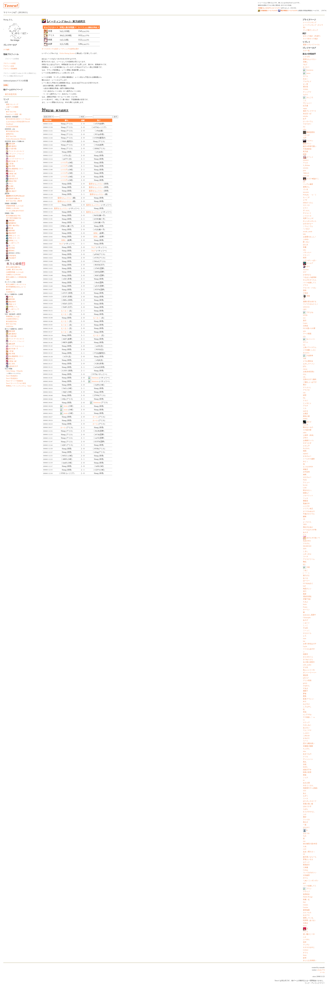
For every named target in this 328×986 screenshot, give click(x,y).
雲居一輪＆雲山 (13, 225)
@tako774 (321, 970)
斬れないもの (308, 427)
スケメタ (306, 205)
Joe (304, 127)
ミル (304, 408)
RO (304, 564)
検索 (82, 117)
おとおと (306, 353)
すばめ (305, 628)
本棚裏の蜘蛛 (308, 746)
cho (304, 393)
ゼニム (305, 342)
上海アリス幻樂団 (12, 107)
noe (304, 318)
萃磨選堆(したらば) (12, 316)
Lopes (305, 323)
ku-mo (305, 485)
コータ (305, 556)
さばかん (306, 686)
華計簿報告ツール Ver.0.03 (288, 10)
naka (304, 432)
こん (304, 100)
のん (304, 374)
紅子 (304, 119)
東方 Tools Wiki (11, 112)
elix (304, 336)
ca (304, 720)
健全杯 (8, 289)
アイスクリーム (309, 559)
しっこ (305, 625)
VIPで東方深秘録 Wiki (13, 218)
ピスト (305, 208)
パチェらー (307, 252)
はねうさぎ (307, 806)
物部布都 (11, 230)
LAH (304, 488)
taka (304, 250)
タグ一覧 (306, 51)
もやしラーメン (309, 364)
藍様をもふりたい (96, 184)
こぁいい (306, 623)
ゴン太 (305, 189)
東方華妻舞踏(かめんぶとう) (15, 287)
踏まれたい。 (308, 490)
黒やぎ (305, 822)
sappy (305, 108)
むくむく (64, 311)
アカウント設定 (8, 66)
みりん (305, 878)
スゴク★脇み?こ (312, 179)
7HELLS (306, 173)
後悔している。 (309, 918)
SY (304, 854)
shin (304, 751)
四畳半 (305, 654)
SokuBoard (9, 124)
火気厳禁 (306, 875)
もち (304, 535)
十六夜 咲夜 (12, 149)
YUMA (305, 89)
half (304, 586)
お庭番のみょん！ (309, 237)
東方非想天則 (11, 94)
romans (305, 905)
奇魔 (304, 247)
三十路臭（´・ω (309, 717)
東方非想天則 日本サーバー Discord (18, 119)
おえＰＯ (306, 915)
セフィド (306, 862)
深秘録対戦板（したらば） (15, 206)
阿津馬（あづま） (309, 920)
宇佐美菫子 (12, 258)
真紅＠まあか (308, 527)
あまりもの (307, 754)
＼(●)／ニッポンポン (310, 880)
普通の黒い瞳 (308, 804)
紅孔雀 (305, 106)
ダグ (304, 272)
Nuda (305, 480)
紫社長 (305, 87)
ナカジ (305, 400)
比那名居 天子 (13, 179)
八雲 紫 (10, 164)
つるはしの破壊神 (309, 277)
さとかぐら (307, 633)
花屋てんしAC (308, 218)
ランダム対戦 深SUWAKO (15, 211)
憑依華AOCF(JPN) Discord (15, 196)
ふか (304, 814)
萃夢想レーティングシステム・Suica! (18, 386)
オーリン (306, 610)
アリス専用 (307, 680)
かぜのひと (307, 275)
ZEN (304, 549)
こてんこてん (308, 226)
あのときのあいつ (313, 538)
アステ (305, 406)
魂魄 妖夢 (11, 156)
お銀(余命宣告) (308, 372)
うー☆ (305, 741)
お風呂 (305, 413)
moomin (306, 192)
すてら (305, 953)
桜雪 (304, 258)
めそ (304, 701)
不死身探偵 (307, 149)
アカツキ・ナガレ (309, 288)
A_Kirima (306, 165)
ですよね (309, 312)
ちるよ (305, 602)
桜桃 (304, 451)
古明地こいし (13, 240)
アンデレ (306, 945)
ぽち (304, 366)
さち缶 (305, 667)
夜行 (304, 385)
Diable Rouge (308, 897)
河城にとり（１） (14, 235)
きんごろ (309, 97)
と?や (305, 200)
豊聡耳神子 (12, 233)
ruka (304, 129)
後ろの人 (306, 575)
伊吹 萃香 (11, 166)
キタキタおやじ (309, 947)
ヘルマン (309, 141)
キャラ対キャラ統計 (310, 39)
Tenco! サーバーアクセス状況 (16, 383)
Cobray (305, 870)
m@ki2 (305, 454)
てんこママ (307, 730)
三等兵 (305, 293)
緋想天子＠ (307, 770)
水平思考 (306, 472)
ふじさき (306, 506)
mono (66, 406)
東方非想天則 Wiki (12, 131)
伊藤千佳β (307, 599)
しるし (305, 551)
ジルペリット (308, 495)
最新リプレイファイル (311, 45)
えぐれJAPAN (308, 467)
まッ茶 (305, 84)
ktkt (304, 234)
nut (304, 345)
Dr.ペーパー (310, 339)
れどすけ (306, 704)
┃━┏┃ (306, 631)
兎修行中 (306, 503)
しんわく (306, 733)
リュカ (305, 498)
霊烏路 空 (11, 188)
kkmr (305, 926)
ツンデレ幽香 (308, 184)
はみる (305, 411)
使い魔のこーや (309, 934)
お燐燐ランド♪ (308, 440)
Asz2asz (306, 269)
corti (304, 849)
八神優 (305, 867)
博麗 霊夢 (11, 144)
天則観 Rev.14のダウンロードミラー (269, 8)
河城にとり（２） (14, 238)
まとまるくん (308, 657)
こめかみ (306, 735)
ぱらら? (306, 678)
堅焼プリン (307, 144)
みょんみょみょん (309, 221)
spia (304, 331)
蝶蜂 (304, 517)
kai (304, 641)
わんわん (306, 448)
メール (322, 972)
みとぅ (305, 461)
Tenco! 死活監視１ (12, 376)
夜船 (304, 775)
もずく (305, 796)
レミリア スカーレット (16, 159)
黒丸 (304, 762)
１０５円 (64, 163)
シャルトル (307, 216)
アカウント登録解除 (10, 69)
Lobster (305, 950)
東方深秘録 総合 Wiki (13, 216)
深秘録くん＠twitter (12, 208)
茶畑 (308, 296)
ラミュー (306, 482)
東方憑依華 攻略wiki (13, 198)
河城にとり (12, 304)
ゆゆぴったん (308, 203)
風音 (304, 594)
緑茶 (304, 395)
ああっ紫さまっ (309, 852)
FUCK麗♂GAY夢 (309, 328)
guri (304, 883)
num (304, 638)
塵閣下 (305, 691)
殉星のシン (307, 589)
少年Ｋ (305, 438)
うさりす (306, 135)
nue (304, 841)
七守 (304, 138)
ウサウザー (307, 124)
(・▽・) (306, 573)
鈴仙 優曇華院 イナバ (15, 169)
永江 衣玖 (11, 176)
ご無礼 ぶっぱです (310, 382)
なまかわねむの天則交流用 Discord (18, 122)
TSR (304, 358)
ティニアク (307, 92)
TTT (304, 791)
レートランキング (309, 22)
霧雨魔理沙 (12, 223)
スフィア (306, 722)
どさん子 (306, 446)
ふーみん (306, 939)
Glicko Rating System (67, 53)
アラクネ (306, 390)
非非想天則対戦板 (12, 127)
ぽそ (308, 266)
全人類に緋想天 (309, 662)
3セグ (61, 244)
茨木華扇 (11, 248)
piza (304, 170)
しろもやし (307, 707)
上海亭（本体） (309, 435)
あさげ (305, 620)
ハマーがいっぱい (309, 260)
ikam (304, 955)
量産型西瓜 (310, 132)
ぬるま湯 (306, 783)
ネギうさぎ (307, 443)
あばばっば (307, 113)
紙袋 (304, 154)
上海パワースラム (309, 347)
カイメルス (307, 913)
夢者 (304, 694)
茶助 (304, 290)
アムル (305, 163)
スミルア (309, 263)
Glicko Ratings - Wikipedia (14, 371)
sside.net (306, 176)
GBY (304, 309)
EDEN (305, 419)
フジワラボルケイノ (310, 304)
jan (304, 182)
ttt (304, 780)
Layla (305, 646)
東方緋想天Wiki (11, 321)
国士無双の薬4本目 (310, 844)
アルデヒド (307, 81)
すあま (305, 688)
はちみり (306, 827)
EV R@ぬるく (308, 583)
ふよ (304, 937)
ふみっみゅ (307, 554)
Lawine (305, 907)
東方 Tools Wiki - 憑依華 (14, 201)
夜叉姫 (305, 151)
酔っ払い (306, 242)
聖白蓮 (10, 228)
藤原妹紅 (11, 250)
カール (95, 417)
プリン (308, 889)
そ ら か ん (307, 387)
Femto (305, 607)
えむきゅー (307, 477)
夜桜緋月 (306, 865)
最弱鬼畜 (306, 910)
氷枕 (304, 764)
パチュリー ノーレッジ (16, 154)
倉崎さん (306, 187)
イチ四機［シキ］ (309, 350)
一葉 (304, 825)
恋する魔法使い (309, 743)
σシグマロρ (307, 714)
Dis (304, 398)
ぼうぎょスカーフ (309, 801)
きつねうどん (308, 659)
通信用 (305, 675)
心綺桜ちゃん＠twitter (13, 274)
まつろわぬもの (309, 511)
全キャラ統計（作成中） (312, 36)
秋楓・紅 (306, 899)
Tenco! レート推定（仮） (14, 114)
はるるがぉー (308, 223)
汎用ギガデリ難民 (309, 379)
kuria (305, 604)
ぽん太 (305, 245)
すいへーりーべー (309, 672)
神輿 (304, 475)
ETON (305, 315)
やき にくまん (308, 785)
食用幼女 (306, 894)
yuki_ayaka (307, 665)
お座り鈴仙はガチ (309, 644)
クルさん (306, 543)
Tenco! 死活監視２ (12, 378)
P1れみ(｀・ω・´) (309, 195)
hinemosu (95, 378)
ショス (305, 777)
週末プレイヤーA (309, 111)
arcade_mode (307, 231)
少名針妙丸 (12, 255)
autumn (305, 168)
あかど (308, 422)
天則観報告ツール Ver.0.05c (269, 10)
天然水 (305, 923)
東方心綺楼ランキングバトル (16, 284)
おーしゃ (309, 157)
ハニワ (305, 932)
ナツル (305, 757)
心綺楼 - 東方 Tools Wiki (14, 269)
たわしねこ (307, 725)
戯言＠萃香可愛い (309, 146)
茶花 (304, 712)
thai (304, 902)
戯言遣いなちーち (309, 857)
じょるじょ (307, 403)
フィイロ (306, 820)
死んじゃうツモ (309, 670)
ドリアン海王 (308, 509)
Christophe (307, 617)
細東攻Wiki (10, 134)
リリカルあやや (309, 649)
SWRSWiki (9, 326)
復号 (115, 117)
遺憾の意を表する (309, 301)
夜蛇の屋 (306, 416)
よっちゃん (307, 522)
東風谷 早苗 (12, 181)
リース (305, 798)
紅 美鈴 (10, 186)
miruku (305, 116)
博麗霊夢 (11, 220)
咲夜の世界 (307, 772)
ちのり (305, 94)
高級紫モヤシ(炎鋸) (310, 788)
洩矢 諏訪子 (12, 191)
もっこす (306, 197)
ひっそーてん (308, 121)
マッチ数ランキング (310, 30)
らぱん (305, 809)
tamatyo (306, 160)
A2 (304, 299)
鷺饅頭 (305, 501)
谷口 (304, 591)
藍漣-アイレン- (308, 699)
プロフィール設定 (9, 63)
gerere (305, 683)
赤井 (304, 942)
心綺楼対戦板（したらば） (15, 272)
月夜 (308, 567)
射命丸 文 (11, 171)
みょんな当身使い (309, 960)
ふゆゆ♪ (306, 239)
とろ (304, 636)
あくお (305, 578)
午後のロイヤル (309, 514)
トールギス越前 (309, 459)
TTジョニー (307, 103)
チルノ (10, 183)
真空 (304, 320)
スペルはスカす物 (309, 530)
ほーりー (306, 581)
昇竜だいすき (308, 859)
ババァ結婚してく (309, 283)
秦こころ (11, 245)
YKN (304, 524)
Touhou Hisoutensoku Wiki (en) (16, 139)
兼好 (304, 817)
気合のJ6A (307, 541)
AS (304, 519)
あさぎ (305, 532)
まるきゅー (307, 456)
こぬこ (305, 570)
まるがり (306, 738)
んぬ (304, 846)
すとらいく (307, 213)
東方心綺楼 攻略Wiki (13, 267)
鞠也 (304, 562)
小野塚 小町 (12, 174)
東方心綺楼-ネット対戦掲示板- (16, 277)
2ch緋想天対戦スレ (12, 319)
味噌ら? (306, 493)
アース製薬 (307, 334)
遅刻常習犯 (307, 596)
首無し (96, 233)
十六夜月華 (307, 430)
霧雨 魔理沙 (12, 146)
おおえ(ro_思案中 (309, 615)
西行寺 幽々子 (13, 161)
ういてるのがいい (309, 872)
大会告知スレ (10, 292)
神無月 (305, 469)
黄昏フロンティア (12, 104)
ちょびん (306, 749)
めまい (305, 79)
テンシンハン (308, 759)
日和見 (305, 326)
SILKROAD (307, 546)
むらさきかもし (309, 812)
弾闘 (7, 279)
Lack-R (305, 425)
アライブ (306, 891)
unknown (306, 307)
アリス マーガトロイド (16, 151)
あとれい (306, 728)
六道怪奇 (309, 355)
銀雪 (304, 958)
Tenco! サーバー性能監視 (14, 381)
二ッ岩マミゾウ (13, 243)
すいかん (306, 210)
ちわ (304, 836)
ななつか (306, 833)
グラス (305, 285)
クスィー (306, 255)
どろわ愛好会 (308, 361)
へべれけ (306, 229)
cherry (305, 369)
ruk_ (304, 377)
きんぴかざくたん (309, 280)
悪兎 (304, 696)
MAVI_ (305, 767)
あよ (304, 793)
